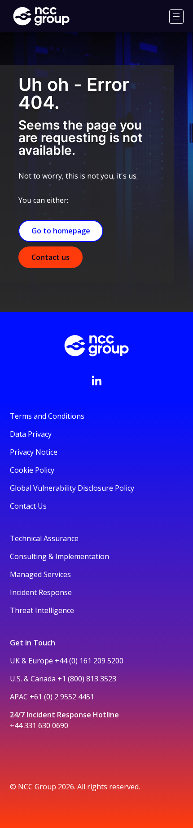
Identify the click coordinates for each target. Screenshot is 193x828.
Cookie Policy (32, 470)
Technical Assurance (44, 538)
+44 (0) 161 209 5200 (89, 661)
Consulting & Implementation (59, 556)
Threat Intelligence (42, 610)
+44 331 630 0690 (39, 725)
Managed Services (40, 574)
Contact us (50, 257)
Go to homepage (60, 231)
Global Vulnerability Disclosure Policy (72, 488)
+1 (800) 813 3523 (86, 679)
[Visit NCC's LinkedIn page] (96, 380)
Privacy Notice (33, 452)
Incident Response (41, 592)
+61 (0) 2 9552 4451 (62, 697)
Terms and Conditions (47, 416)
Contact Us (28, 506)
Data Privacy (31, 434)
